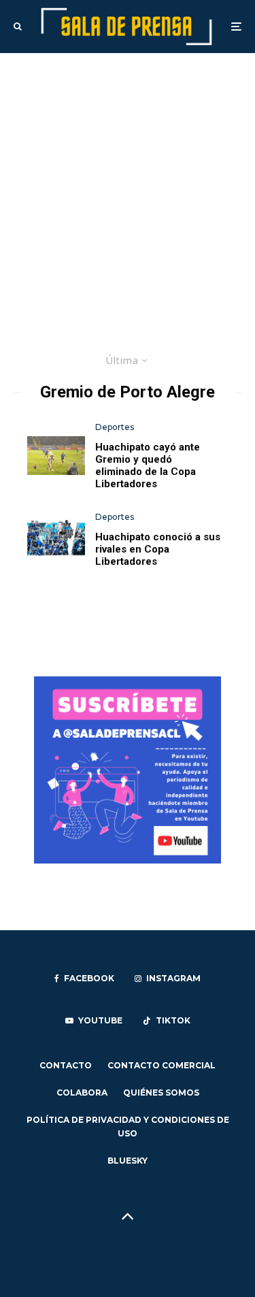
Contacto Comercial (161, 1065)
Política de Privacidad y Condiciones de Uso (128, 1126)
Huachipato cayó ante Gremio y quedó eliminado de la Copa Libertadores (147, 465)
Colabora (81, 1092)
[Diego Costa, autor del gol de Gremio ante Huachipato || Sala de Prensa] (56, 455)
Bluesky (127, 1160)
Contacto (65, 1065)
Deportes (114, 427)
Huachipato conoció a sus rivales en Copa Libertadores (157, 549)
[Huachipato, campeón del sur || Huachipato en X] (56, 538)
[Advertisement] (127, 187)
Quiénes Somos (161, 1092)
